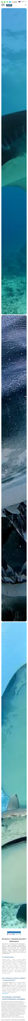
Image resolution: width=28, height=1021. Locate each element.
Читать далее (5, 993)
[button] (25, 5)
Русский (23, 1)
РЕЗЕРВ (9, 5)
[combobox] (22, 1)
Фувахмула (9, 1004)
